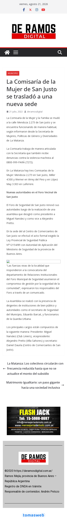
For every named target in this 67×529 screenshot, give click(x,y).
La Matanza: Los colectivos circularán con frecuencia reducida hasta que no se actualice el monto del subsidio (35, 368)
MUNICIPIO (13, 73)
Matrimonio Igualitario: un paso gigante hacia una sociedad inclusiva (33, 385)
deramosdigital (35, 111)
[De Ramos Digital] (7, 52)
